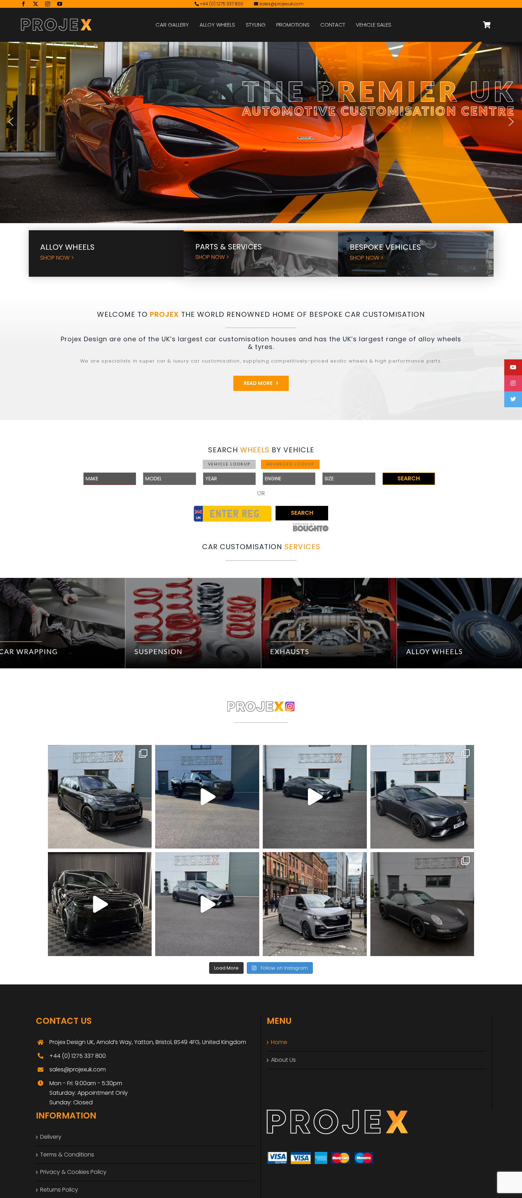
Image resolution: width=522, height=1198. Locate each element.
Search (408, 478)
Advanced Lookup (290, 464)
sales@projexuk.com (281, 4)
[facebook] (23, 3)
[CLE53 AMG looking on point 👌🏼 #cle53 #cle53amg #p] (315, 797)
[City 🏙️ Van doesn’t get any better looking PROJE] (315, 904)
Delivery (50, 1137)
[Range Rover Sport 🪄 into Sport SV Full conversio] (100, 904)
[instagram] (47, 3)
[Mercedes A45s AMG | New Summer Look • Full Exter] (207, 904)
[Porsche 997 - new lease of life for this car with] (422, 904)
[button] (10, 121)
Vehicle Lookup (229, 464)
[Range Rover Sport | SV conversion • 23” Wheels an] (100, 797)
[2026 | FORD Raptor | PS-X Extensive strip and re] (207, 797)
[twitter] (35, 3)
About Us (283, 1060)
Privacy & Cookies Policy (73, 1172)
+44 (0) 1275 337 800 (221, 4)
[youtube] (59, 3)
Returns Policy (59, 1190)
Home (279, 1042)
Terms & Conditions (67, 1154)
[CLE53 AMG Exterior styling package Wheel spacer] (422, 797)
